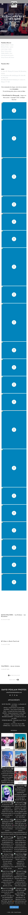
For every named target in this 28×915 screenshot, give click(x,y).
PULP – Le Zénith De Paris (10, 711)
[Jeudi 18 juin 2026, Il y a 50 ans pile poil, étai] (20, 861)
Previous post (15, 675)
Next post (12, 679)
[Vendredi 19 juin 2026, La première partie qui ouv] (7, 844)
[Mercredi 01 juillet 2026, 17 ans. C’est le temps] (20, 810)
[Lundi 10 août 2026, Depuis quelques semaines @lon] (7, 758)
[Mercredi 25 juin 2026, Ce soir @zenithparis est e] (20, 844)
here (24, 91)
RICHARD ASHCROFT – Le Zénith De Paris (13, 716)
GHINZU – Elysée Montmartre (10, 713)
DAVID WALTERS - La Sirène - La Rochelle (13, 615)
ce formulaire (14, 89)
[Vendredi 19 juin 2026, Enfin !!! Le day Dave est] (7, 861)
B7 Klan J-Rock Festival (10, 641)
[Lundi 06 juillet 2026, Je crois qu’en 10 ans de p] (7, 810)
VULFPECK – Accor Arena (10, 709)
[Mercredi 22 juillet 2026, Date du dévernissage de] (20, 775)
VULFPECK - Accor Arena (10, 666)
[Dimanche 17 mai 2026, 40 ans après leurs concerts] (20, 896)
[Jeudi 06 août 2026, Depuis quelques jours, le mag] (20, 758)
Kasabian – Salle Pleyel (10, 715)
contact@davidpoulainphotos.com (14, 692)
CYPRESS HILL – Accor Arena (10, 725)
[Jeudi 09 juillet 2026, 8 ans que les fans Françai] (7, 775)
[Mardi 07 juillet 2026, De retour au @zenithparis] (20, 793)
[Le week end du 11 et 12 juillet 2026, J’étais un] (7, 793)
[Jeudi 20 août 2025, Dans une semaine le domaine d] (7, 741)
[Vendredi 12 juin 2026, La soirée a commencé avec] (20, 878)
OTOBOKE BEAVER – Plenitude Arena (12, 720)
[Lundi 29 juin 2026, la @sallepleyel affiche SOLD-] (7, 827)
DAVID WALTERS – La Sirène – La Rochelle (13, 704)
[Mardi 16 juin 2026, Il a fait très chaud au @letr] (7, 878)
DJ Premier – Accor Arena (11, 724)
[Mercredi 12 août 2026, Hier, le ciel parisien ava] (20, 741)
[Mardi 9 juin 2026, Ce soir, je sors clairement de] (7, 896)
